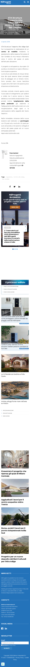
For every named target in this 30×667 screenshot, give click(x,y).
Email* (3, 640)
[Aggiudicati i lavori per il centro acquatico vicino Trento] (15, 488)
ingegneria (9, 177)
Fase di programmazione (11, 286)
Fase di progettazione (10, 289)
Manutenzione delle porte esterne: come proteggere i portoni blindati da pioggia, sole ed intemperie (14, 318)
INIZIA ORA (15, 207)
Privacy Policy (12, 645)
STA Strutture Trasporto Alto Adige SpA (15, 47)
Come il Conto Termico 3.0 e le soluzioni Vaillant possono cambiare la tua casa (14, 346)
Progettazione (7, 413)
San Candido (5, 179)
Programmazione (8, 410)
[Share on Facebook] (10, 187)
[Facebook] (2, 629)
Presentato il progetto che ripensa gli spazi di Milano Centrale (13, 473)
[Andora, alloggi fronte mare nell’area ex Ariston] (15, 390)
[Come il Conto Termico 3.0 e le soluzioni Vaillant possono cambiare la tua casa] (15, 335)
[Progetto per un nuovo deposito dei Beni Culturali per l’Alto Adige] (15, 545)
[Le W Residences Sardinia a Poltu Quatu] (15, 363)
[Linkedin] (6, 629)
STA (7, 143)
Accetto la (5, 645)
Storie (7, 227)
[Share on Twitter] (14, 187)
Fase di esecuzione (9, 292)
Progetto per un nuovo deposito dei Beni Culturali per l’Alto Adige (13, 559)
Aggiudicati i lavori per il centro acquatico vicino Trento (12, 502)
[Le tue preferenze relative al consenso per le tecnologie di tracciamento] (2, 664)
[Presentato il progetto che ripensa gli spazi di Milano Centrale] (15, 459)
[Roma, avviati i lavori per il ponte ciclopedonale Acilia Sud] (15, 516)
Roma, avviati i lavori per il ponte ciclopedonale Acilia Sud (13, 530)
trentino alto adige (19, 177)
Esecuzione (6, 416)
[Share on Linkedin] (19, 187)
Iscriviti (7, 648)
